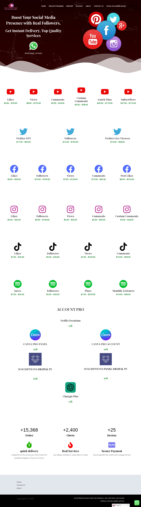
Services (69, 6)
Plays (88, 290)
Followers (70, 138)
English (118, 505)
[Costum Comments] (81, 90)
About (88, 6)
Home (43, 6)
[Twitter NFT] (23, 132)
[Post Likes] (127, 169)
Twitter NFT (23, 138)
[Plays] (88, 284)
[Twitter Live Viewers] (117, 132)
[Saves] (18, 284)
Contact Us (21, 485)
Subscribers (128, 99)
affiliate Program (56, 6)
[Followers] (70, 132)
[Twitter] (133, 6)
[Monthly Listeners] (123, 284)
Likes (10, 99)
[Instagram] (136, 6)
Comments (57, 99)
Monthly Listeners (123, 290)
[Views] (33, 91)
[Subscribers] (128, 91)
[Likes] (10, 91)
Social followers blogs (116, 6)
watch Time (105, 99)
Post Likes (127, 175)
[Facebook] (130, 6)
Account (79, 6)
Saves (17, 290)
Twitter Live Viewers (117, 138)
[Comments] (57, 91)
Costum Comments (81, 99)
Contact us (98, 6)
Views (33, 99)
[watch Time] (104, 91)
